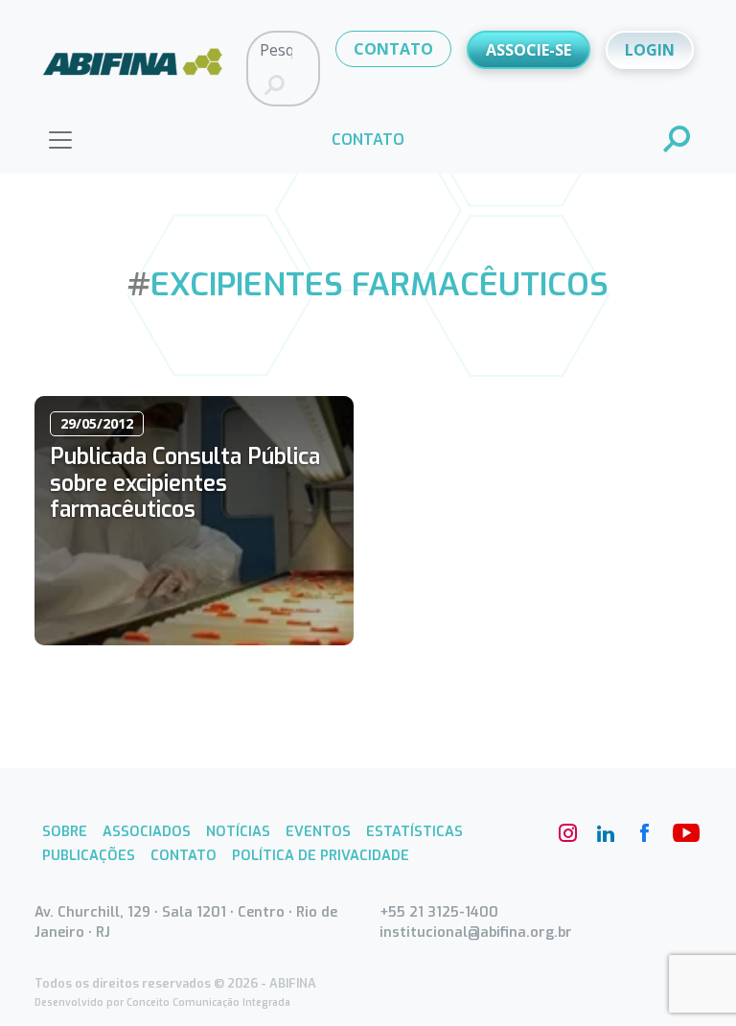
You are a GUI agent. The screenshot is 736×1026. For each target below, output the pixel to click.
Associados (147, 832)
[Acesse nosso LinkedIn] (605, 833)
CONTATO (393, 48)
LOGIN (650, 49)
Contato (183, 856)
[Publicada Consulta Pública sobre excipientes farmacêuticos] (194, 520)
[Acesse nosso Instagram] (567, 833)
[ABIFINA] (132, 67)
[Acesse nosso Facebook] (644, 833)
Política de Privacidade (320, 856)
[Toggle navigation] (60, 140)
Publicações (88, 856)
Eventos (318, 832)
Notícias (238, 832)
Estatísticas (414, 832)
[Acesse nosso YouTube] (682, 833)
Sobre (64, 832)
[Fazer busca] (274, 86)
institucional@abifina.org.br (476, 932)
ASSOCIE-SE (528, 49)
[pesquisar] (677, 141)
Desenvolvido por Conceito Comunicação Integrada (162, 1002)
